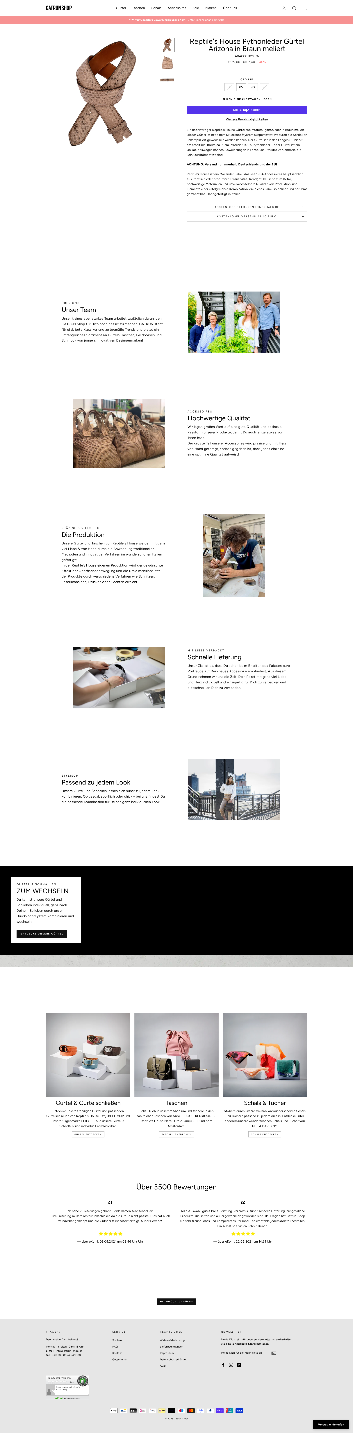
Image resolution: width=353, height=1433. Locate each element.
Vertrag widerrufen (331, 1424)
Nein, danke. (176, 784)
